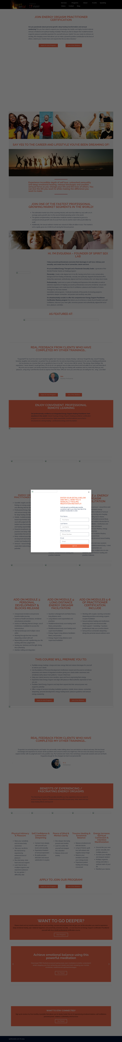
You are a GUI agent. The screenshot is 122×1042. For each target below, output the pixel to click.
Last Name (63, 523)
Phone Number (65, 531)
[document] (61, 521)
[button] (88, 492)
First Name (63, 516)
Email (62, 538)
